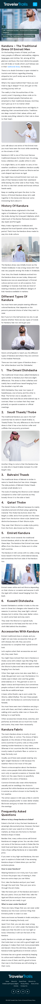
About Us (14, 981)
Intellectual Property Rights (10, 984)
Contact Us (24, 986)
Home (7, 981)
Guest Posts (22, 981)
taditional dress (13, 67)
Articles (16, 986)
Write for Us (32, 981)
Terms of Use (35, 984)
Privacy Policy (25, 984)
